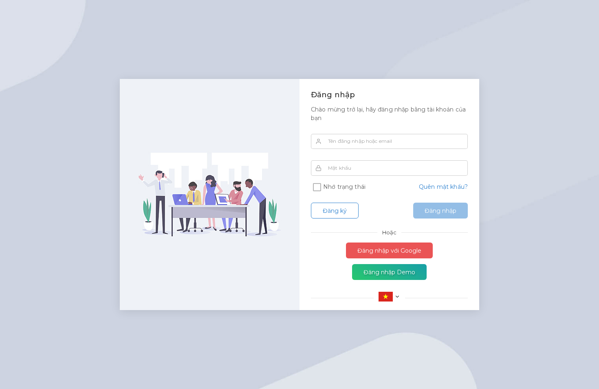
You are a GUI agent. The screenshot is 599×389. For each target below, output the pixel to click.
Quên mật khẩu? (443, 186)
